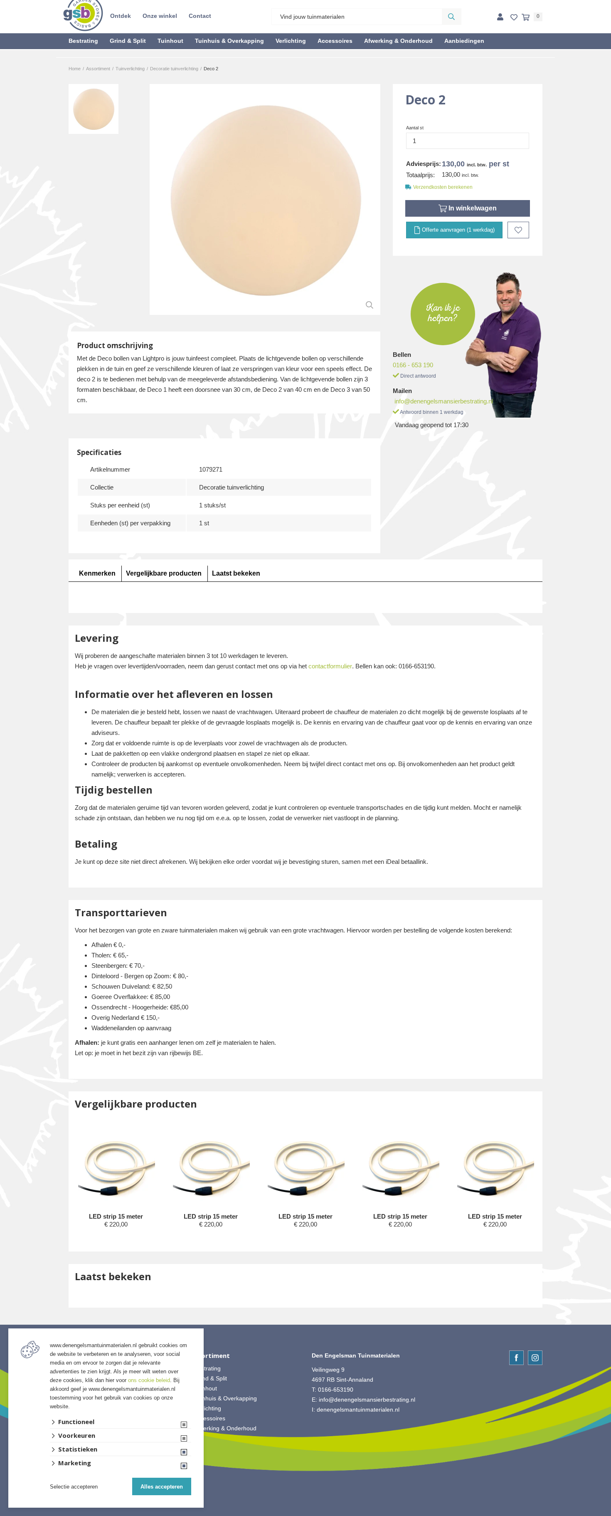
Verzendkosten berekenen (443, 187)
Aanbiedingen (464, 40)
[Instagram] (535, 1357)
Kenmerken (97, 573)
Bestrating (83, 40)
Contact (200, 15)
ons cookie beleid (149, 1380)
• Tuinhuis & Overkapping (223, 1398)
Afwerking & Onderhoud (398, 40)
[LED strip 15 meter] (116, 1169)
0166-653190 (335, 1389)
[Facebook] (516, 1357)
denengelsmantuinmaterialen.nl (358, 1409)
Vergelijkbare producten (164, 573)
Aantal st (415, 127)
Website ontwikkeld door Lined (305, 1512)
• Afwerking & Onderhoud (223, 1428)
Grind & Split (128, 40)
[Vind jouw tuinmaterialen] (451, 17)
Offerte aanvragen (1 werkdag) (457, 230)
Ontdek (120, 15)
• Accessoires (207, 1418)
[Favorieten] (513, 17)
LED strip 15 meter (116, 1216)
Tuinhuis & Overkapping (229, 40)
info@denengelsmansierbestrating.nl (443, 401)
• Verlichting (205, 1408)
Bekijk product (116, 1240)
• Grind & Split (208, 1378)
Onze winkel (160, 15)
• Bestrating (205, 1368)
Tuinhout (170, 40)
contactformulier (330, 666)
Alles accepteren (161, 1487)
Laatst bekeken (236, 573)
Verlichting (291, 40)
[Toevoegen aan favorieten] (518, 230)
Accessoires (335, 40)
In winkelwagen (472, 208)
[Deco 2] (265, 199)
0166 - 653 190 (413, 364)
